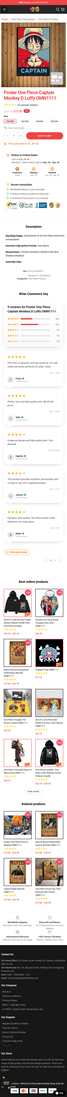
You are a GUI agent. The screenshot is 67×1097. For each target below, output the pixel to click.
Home (4, 19)
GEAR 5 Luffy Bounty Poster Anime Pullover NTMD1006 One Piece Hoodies (17, 622)
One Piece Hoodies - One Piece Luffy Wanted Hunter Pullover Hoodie (48, 772)
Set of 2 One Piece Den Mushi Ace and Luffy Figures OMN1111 (49, 722)
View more (34, 792)
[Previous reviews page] (45, 560)
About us (6, 991)
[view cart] (63, 9)
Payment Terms (9, 1028)
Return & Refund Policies (14, 1032)
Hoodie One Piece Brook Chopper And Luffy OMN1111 (46, 622)
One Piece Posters (48, 19)
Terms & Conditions (11, 996)
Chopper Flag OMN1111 (47, 669)
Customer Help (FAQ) (12, 1041)
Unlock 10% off (6, 1083)
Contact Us (7, 1036)
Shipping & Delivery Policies (15, 1023)
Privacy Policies (9, 1000)
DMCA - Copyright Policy (14, 1005)
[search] (58, 9)
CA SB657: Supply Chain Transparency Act (22, 1009)
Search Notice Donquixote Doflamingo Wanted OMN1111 (16, 672)
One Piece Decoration (23, 19)
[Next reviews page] (60, 560)
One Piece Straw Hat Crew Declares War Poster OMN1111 (48, 892)
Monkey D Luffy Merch (39, 275)
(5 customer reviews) (27, 105)
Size (6, 116)
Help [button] (61, 1093)
